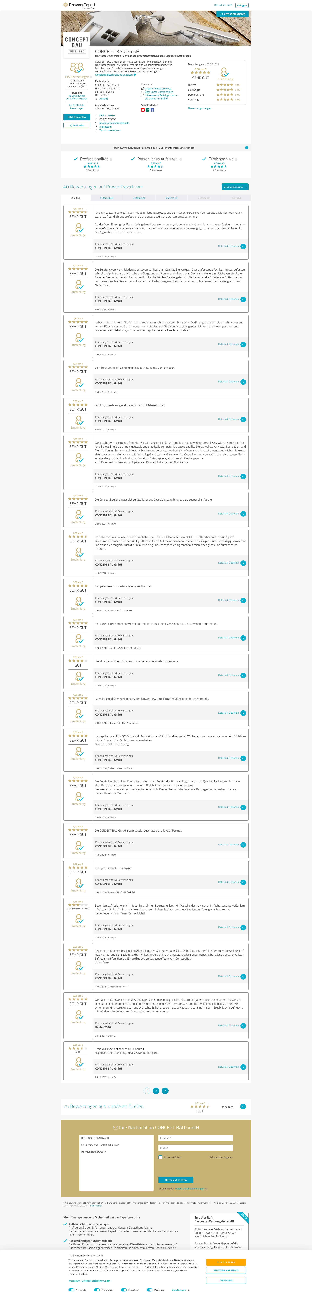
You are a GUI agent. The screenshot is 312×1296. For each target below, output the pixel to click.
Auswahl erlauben (226, 1270)
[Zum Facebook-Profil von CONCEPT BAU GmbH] (153, 111)
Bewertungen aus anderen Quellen (76, 97)
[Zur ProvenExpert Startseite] (79, 6)
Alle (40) (76, 198)
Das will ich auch (223, 5)
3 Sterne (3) (171, 198)
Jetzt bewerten (77, 117)
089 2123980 (107, 115)
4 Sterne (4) (139, 198)
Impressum (74, 1280)
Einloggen (242, 5)
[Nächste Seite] (165, 1091)
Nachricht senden (176, 1180)
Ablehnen (226, 1280)
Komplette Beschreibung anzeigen (114, 74)
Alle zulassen (226, 1262)
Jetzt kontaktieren (234, 14)
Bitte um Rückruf (172, 1157)
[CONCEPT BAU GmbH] (76, 45)
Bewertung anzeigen (199, 113)
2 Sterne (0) (204, 198)
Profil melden (96, 1205)
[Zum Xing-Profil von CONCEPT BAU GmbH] (148, 111)
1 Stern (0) (235, 198)
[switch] (97, 1289)
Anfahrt (103, 98)
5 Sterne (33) (106, 198)
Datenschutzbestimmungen (96, 1280)
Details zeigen (179, 1289)
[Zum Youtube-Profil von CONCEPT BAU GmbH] (143, 111)
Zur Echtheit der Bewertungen (76, 106)
